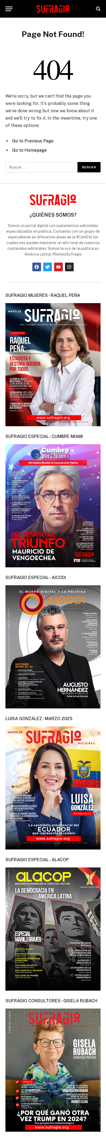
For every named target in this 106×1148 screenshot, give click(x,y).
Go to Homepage (29, 150)
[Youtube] (58, 267)
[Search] (98, 9)
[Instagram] (69, 267)
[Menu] (9, 9)
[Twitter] (47, 267)
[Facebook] (36, 267)
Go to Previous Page (33, 141)
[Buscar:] (41, 167)
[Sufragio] (53, 9)
